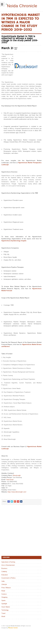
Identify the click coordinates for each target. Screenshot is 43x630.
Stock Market (5, 607)
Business (4, 568)
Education (4, 575)
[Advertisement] (21, 531)
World (3, 616)
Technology (5, 610)
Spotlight (4, 603)
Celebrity (4, 571)
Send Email (9, 479)
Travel (3, 613)
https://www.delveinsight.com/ (17, 492)
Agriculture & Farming (8, 562)
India (2, 581)
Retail (3, 591)
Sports (3, 600)
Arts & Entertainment (8, 565)
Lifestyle (4, 584)
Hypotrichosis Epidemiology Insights (13, 240)
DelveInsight (17, 475)
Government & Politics (8, 578)
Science (3, 594)
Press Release (6, 587)
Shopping (4, 597)
